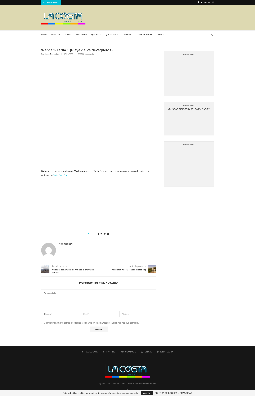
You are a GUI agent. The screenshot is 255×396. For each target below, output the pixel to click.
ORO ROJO (127, 35)
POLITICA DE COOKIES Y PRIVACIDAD (173, 393)
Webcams (55, 35)
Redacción (54, 54)
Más (160, 35)
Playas (68, 35)
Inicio (43, 35)
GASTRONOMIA (145, 35)
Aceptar (147, 393)
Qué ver (95, 35)
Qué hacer (111, 35)
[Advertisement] (160, 17)
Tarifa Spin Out (60, 175)
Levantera (81, 35)
